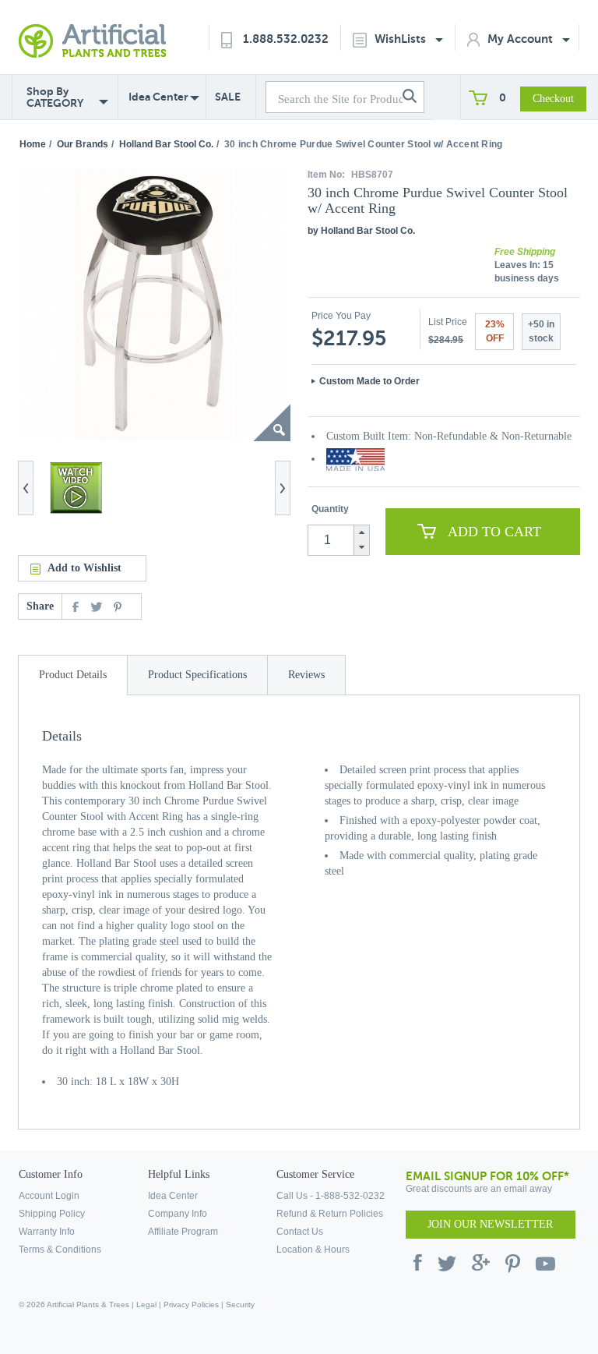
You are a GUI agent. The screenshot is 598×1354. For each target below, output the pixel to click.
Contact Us (299, 1231)
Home (32, 144)
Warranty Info (47, 1231)
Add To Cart (494, 531)
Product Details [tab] (73, 675)
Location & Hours (313, 1249)
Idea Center (158, 96)
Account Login (49, 1195)
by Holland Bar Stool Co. (361, 230)
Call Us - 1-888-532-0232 (330, 1195)
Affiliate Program (183, 1231)
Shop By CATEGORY (54, 97)
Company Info (177, 1213)
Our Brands (82, 144)
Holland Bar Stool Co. (166, 144)
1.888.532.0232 (286, 38)
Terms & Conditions (60, 1249)
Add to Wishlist (84, 568)
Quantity (330, 509)
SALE (228, 96)
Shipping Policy (52, 1213)
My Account (521, 38)
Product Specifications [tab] (197, 675)
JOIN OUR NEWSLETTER (490, 1224)
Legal (146, 1304)
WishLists (402, 38)
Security (240, 1304)
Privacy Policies (191, 1304)
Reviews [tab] (306, 675)
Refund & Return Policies (329, 1213)
